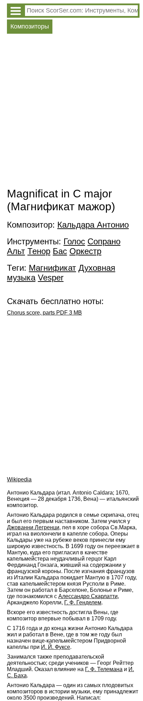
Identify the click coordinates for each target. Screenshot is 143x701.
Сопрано (103, 241)
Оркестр (85, 251)
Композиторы (29, 26)
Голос (74, 241)
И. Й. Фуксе (55, 647)
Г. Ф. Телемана (104, 669)
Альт (16, 251)
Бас (60, 251)
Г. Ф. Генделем (82, 602)
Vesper (51, 277)
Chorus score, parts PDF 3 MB (44, 313)
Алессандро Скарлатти (88, 596)
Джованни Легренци (33, 527)
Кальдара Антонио (93, 224)
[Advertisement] (71, 112)
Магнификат (52, 267)
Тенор (38, 251)
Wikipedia (19, 479)
